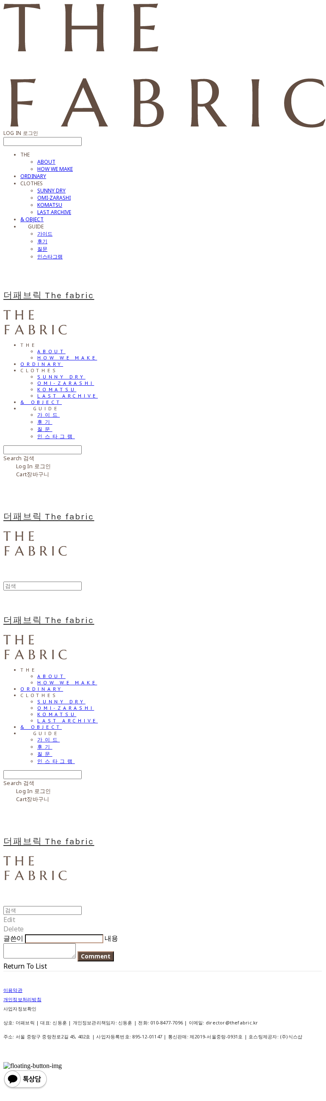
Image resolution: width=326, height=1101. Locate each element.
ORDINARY (33, 176)
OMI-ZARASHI (54, 197)
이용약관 (12, 990)
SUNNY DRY (51, 190)
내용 (111, 938)
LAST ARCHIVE (54, 212)
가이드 (44, 233)
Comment (96, 956)
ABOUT (46, 161)
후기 (42, 241)
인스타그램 (50, 256)
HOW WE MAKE (55, 169)
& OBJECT (32, 219)
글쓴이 (13, 938)
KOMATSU (49, 205)
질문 (42, 249)
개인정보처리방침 (22, 999)
